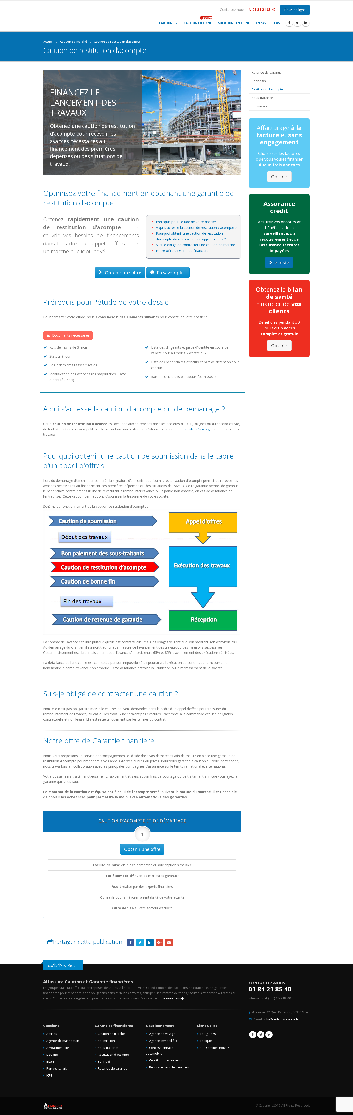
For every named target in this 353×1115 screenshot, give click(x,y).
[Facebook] (289, 22)
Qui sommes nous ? (214, 1048)
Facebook (130, 942)
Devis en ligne (295, 9)
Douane (52, 1055)
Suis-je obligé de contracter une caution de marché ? (196, 245)
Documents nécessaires (70, 335)
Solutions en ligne (234, 23)
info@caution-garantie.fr (281, 1019)
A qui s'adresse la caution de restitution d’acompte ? (196, 227)
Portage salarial (57, 1069)
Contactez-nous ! (233, 9)
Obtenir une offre (122, 272)
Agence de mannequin (62, 1041)
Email (169, 942)
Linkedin (269, 1034)
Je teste (280, 262)
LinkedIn (150, 942)
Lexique (206, 1041)
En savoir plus (268, 23)
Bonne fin (259, 81)
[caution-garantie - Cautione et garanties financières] (78, 16)
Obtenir (279, 176)
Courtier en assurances (166, 1060)
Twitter (260, 1034)
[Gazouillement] (297, 22)
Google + (159, 942)
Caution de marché (111, 1034)
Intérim (51, 1062)
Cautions (166, 23)
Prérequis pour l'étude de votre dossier (186, 222)
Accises (51, 1034)
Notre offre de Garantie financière (182, 250)
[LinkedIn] (305, 22)
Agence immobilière (163, 1041)
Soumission (260, 106)
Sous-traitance (262, 97)
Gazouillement (140, 942)
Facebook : (252, 1034)
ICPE (49, 1075)
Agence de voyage (162, 1034)
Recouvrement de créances (169, 1067)
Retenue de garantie (267, 72)
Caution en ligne (198, 21)
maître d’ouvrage (198, 429)
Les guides (208, 1034)
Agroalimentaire (57, 1048)
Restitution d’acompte (267, 89)
